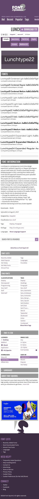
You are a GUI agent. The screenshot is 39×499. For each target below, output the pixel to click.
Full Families (25, 350)
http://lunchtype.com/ (17, 228)
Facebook (6, 487)
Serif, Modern (25, 303)
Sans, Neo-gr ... (25, 298)
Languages (24, 260)
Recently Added (6, 258)
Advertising (6, 467)
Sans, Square (25, 301)
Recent (10, 19)
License (14, 44)
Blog (4, 489)
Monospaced (5, 283)
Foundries (24, 263)
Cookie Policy (7, 474)
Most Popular (5, 260)
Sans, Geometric (26, 291)
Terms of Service (8, 470)
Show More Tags (25, 325)
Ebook (4, 345)
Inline (22, 318)
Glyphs (34, 39)
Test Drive (25, 39)
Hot (3, 19)
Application (4, 348)
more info (26, 384)
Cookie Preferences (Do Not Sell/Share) (15, 476)
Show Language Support (18, 232)
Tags (27, 19)
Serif (2, 291)
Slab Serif (4, 293)
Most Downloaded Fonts (11, 445)
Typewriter (24, 313)
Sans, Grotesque (26, 293)
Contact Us (6, 465)
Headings (24, 283)
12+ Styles (24, 347)
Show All (4, 357)
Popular (19, 19)
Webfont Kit (24, 44)
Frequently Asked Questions (12, 460)
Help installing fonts (9, 463)
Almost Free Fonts (9, 447)
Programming (5, 286)
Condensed (24, 323)
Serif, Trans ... (25, 308)
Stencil (23, 311)
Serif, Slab (24, 306)
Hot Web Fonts (6, 265)
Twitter (5, 485)
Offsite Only (5, 362)
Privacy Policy (7, 472)
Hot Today (4, 263)
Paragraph (18, 224)
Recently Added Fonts (10, 443)
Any (22, 340)
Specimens (15, 39)
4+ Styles (23, 342)
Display (12, 224)
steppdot (12, 34)
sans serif (20, 34)
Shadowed (24, 316)
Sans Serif (13, 220)
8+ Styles (23, 345)
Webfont (4, 342)
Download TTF (29, 29)
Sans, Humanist (26, 296)
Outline (23, 321)
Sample (6, 39)
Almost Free (5, 268)
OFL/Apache (6, 350)
